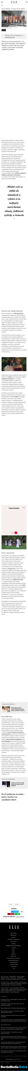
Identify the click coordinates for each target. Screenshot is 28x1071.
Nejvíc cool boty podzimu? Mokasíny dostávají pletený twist (13, 1008)
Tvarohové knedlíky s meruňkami (17, 987)
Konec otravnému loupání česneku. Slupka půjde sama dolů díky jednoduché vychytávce (13, 1051)
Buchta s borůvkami (5, 992)
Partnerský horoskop (5, 977)
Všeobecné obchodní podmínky (13, 945)
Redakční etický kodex (13, 939)
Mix (14, 968)
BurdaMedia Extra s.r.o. (17, 1059)
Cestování (3, 979)
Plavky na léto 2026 (5, 984)
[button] (14, 364)
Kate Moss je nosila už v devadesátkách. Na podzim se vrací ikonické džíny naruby (13, 1000)
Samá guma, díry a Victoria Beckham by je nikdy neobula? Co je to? (18, 709)
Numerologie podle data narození (13, 979)
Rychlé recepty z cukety (10, 990)
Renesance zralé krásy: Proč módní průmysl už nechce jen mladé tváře (13, 1016)
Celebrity (13, 954)
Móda (6, 5)
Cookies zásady (14, 962)
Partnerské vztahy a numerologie (14, 983)
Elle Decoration (14, 964)
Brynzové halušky (20, 990)
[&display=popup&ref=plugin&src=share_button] (3, 30)
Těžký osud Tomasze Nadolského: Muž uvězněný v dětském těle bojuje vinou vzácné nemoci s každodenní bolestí (14, 1028)
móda (10, 904)
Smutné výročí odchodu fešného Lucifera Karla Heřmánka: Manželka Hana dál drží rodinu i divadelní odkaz (13, 1043)
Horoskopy (13, 966)
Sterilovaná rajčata (4, 989)
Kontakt (13, 937)
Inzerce (13, 943)
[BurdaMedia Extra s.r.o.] (14, 1067)
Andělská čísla (20, 977)
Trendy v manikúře (14, 982)
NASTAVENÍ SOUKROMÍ (13, 960)
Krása (13, 952)
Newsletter (13, 933)
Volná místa (13, 941)
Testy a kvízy (13, 977)
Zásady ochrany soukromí (13, 958)
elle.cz (4, 711)
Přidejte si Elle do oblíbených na (14, 36)
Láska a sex (13, 956)
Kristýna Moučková (7, 28)
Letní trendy (23, 979)
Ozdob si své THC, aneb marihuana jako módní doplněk (17, 784)
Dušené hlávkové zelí (14, 992)
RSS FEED (14, 947)
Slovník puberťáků (20, 976)
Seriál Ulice (24, 983)
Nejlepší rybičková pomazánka (15, 989)
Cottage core (11, 568)
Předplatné (13, 935)
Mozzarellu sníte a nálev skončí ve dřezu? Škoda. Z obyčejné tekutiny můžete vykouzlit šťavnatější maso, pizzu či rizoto (14, 1047)
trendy (17, 904)
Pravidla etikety (12, 976)
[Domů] (14, 927)
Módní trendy (14, 5)
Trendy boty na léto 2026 (16, 984)
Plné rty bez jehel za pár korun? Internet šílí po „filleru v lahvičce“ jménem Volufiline (12, 1012)
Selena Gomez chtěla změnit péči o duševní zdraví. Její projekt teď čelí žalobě (12, 1004)
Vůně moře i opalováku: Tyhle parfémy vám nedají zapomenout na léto (11, 1033)
